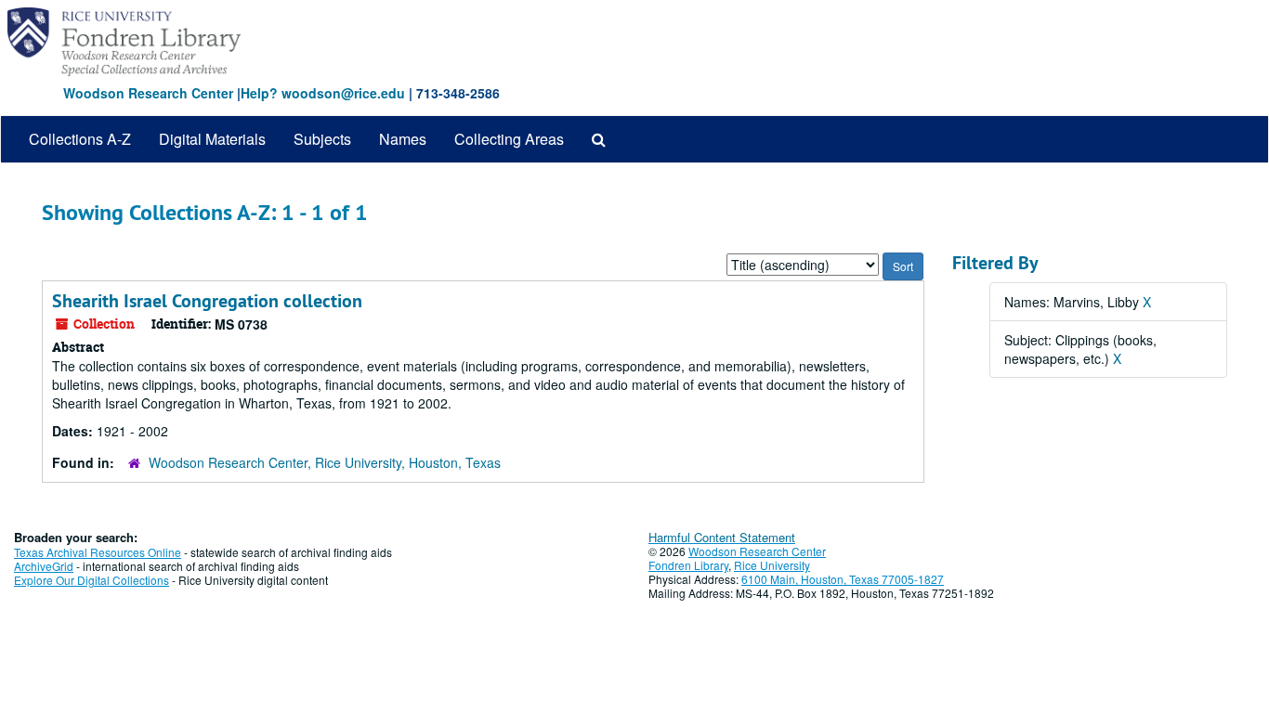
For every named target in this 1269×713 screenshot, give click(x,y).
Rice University (772, 565)
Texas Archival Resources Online (97, 552)
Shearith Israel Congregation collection (207, 301)
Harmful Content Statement (721, 537)
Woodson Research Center (148, 93)
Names (402, 138)
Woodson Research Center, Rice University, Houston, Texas (325, 462)
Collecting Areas (509, 138)
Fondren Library (688, 565)
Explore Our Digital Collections (91, 580)
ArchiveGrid (43, 566)
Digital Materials (212, 138)
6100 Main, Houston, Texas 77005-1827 (842, 579)
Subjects (322, 138)
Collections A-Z (80, 138)
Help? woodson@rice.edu (323, 93)
